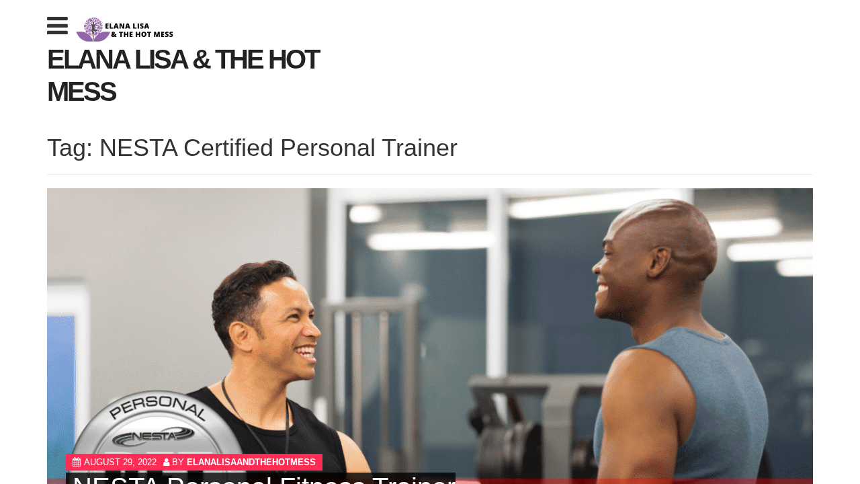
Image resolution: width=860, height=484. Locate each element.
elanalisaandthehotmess (251, 462)
